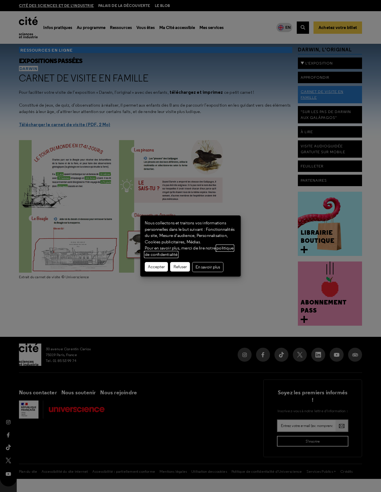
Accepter (156, 267)
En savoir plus (208, 267)
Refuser (180, 267)
